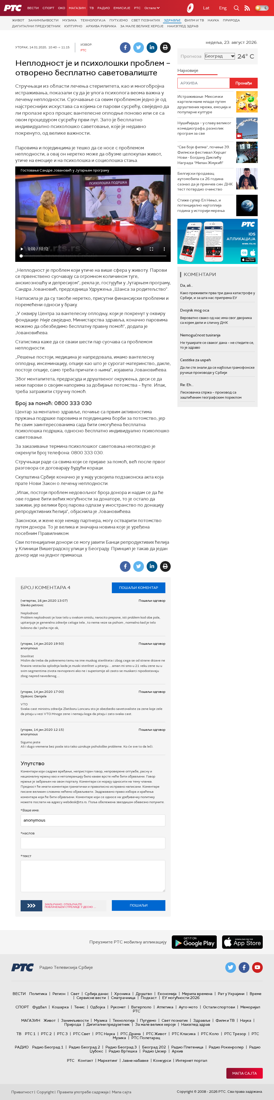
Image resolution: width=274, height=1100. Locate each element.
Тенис (79, 1007)
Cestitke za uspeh (195, 359)
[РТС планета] (190, 8)
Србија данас (97, 993)
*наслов (28, 833)
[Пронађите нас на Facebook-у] (244, 967)
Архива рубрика (101, 26)
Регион (58, 993)
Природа (231, 20)
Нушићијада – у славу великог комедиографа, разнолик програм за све (204, 128)
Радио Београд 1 (47, 1047)
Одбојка (97, 1007)
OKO (61, 8)
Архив (177, 1051)
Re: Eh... (186, 384)
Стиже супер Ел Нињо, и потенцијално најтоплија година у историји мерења (201, 205)
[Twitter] (138, 47)
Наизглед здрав (182, 26)
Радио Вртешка (123, 1051)
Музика (69, 20)
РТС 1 (30, 1033)
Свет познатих (145, 20)
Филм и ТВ (194, 20)
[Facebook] (125, 47)
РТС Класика (184, 1033)
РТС (137, 8)
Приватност (22, 1092)
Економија (167, 993)
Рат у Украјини (231, 993)
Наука (213, 20)
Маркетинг (107, 1060)
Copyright (45, 1092)
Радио (103, 8)
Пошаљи (139, 905)
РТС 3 (62, 1033)
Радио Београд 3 (121, 1047)
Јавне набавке (135, 1060)
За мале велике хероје (141, 26)
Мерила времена (197, 993)
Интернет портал (191, 1060)
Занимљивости (43, 20)
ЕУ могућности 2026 (181, 997)
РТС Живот (156, 1033)
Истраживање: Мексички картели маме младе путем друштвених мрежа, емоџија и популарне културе (204, 104)
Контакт (85, 1060)
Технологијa (93, 20)
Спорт (48, 8)
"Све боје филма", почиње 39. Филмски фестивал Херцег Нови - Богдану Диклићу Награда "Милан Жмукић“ (203, 155)
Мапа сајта (244, 1073)
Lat (206, 8)
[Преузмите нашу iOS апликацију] (242, 942)
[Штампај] (165, 47)
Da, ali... (186, 285)
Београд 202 (154, 1047)
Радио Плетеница (187, 1047)
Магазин (77, 8)
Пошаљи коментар (138, 587)
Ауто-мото (188, 1007)
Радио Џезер (154, 1051)
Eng (223, 8)
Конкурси (162, 1060)
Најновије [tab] (187, 70)
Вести (33, 8)
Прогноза (191, 56)
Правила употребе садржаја (83, 1092)
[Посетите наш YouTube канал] (257, 967)
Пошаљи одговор (152, 600)
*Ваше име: (30, 810)
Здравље (172, 20)
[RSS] (247, 8)
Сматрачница (123, 997)
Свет (75, 993)
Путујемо (118, 20)
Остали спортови (219, 1007)
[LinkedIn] (152, 47)
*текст (26, 856)
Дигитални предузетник (36, 26)
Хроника (122, 993)
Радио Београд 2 (84, 1047)
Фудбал (39, 1007)
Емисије (121, 8)
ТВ (91, 8)
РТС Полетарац (145, 1037)
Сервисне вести (91, 997)
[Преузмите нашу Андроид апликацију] (194, 942)
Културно (73, 26)
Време (255, 993)
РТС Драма (130, 1033)
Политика (38, 993)
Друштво (144, 993)
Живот (18, 20)
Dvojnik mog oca (194, 310)
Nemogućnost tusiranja (200, 335)
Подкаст (149, 997)
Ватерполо (141, 1007)
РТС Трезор (235, 1033)
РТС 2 (46, 1033)
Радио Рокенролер (226, 1047)
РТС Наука (105, 1033)
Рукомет (118, 1007)
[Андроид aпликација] (229, 241)
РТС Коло (210, 1033)
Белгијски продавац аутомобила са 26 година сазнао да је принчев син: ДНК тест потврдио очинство (205, 181)
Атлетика (165, 1007)
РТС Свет (81, 1033)
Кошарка (60, 1007)
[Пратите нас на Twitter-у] (230, 967)
